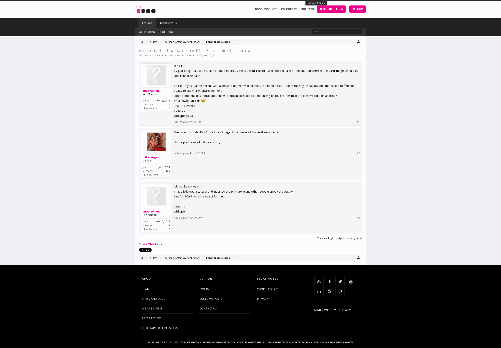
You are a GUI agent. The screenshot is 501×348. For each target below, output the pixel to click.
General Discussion (165, 55)
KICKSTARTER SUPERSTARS (160, 328)
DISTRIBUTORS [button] (332, 9)
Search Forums (147, 31)
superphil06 (195, 55)
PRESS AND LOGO (154, 298)
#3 (358, 217)
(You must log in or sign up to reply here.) (339, 238)
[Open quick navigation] (358, 41)
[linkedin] (319, 291)
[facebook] (329, 281)
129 (168, 171)
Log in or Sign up (316, 2)
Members (166, 23)
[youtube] (350, 281)
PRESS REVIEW (151, 318)
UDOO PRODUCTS (266, 9)
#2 (358, 153)
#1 (358, 122)
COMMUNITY (289, 9)
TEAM (146, 289)
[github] (340, 291)
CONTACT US (208, 308)
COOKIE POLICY (267, 289)
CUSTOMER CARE (210, 298)
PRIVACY (262, 298)
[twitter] (340, 281)
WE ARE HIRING (152, 308)
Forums (147, 23)
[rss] (319, 281)
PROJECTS (307, 9)
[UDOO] (145, 8)
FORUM (204, 289)
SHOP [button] (359, 9)
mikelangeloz (152, 157)
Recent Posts (166, 31)
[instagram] (329, 291)
